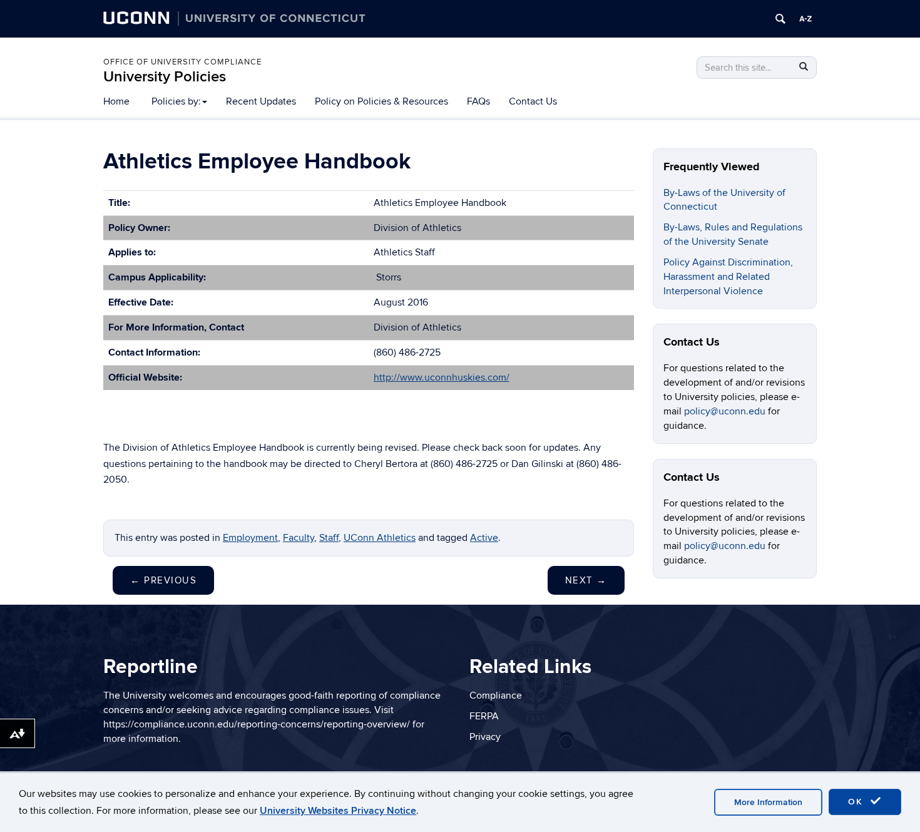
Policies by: (176, 101)
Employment (250, 538)
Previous (163, 580)
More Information (768, 802)
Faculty (298, 538)
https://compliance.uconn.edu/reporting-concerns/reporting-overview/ (256, 724)
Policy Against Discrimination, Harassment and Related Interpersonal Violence (728, 276)
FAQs (478, 101)
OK (857, 801)
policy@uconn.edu (726, 411)
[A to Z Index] (805, 19)
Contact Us (533, 101)
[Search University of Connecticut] (780, 19)
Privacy (485, 737)
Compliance (495, 695)
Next (586, 580)
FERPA (484, 716)
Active (484, 538)
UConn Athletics (380, 538)
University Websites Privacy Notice (338, 810)
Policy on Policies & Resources (381, 101)
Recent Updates (261, 101)
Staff (329, 538)
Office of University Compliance (182, 62)
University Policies (164, 77)
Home (116, 101)
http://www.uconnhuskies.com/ (441, 377)
